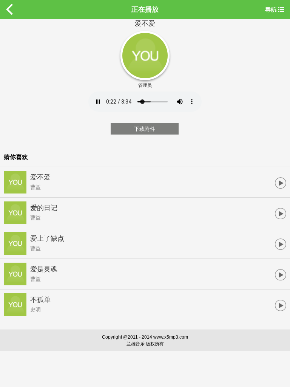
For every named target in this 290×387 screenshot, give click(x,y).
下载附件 (144, 129)
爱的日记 (43, 208)
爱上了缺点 (47, 238)
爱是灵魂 (43, 269)
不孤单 (40, 299)
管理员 (145, 85)
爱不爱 (40, 177)
